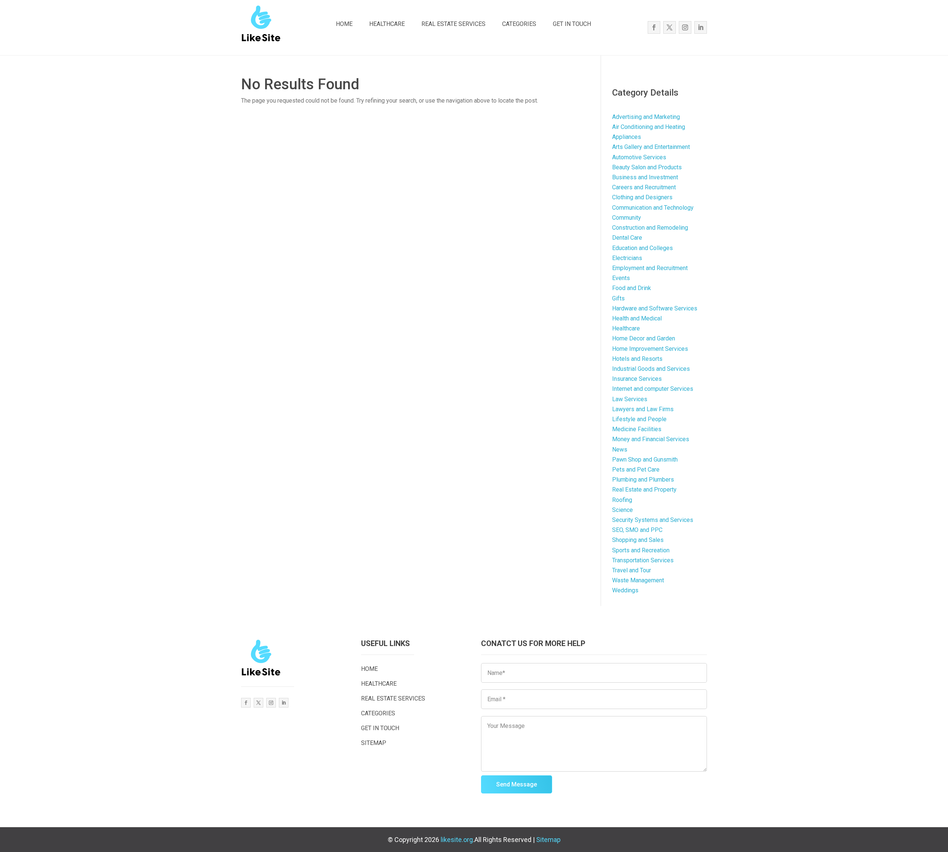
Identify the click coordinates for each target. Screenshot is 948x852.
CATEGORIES (519, 23)
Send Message (516, 784)
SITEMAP (373, 742)
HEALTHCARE (387, 23)
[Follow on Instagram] (685, 27)
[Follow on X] (669, 27)
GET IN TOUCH (572, 23)
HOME (344, 23)
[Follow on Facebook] (654, 27)
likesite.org (457, 839)
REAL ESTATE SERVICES (453, 23)
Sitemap (548, 839)
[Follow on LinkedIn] (700, 27)
